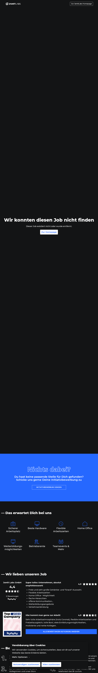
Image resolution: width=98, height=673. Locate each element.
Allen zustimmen (51, 664)
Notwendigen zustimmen (26, 664)
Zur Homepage (49, 232)
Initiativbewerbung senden (49, 487)
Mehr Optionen (19, 657)
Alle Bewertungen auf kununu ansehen (61, 632)
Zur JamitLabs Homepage (81, 4)
